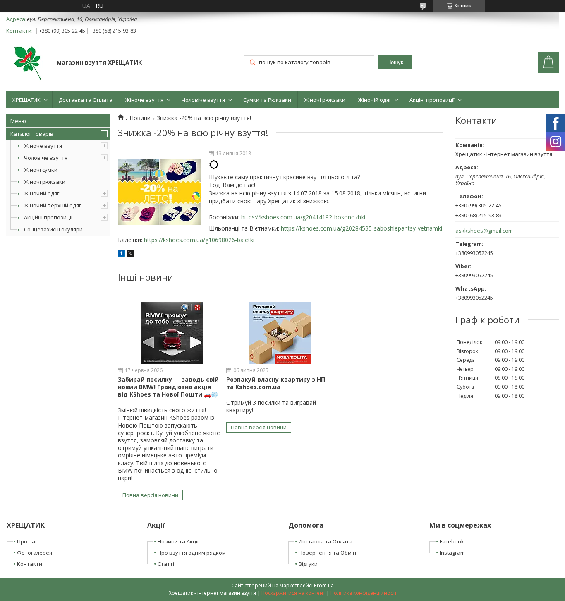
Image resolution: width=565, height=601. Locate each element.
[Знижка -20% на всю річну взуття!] (159, 192)
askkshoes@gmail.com (484, 230)
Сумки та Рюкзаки (267, 99)
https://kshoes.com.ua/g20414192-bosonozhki (303, 217)
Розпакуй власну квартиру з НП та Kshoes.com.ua (275, 383)
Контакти (29, 563)
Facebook (452, 541)
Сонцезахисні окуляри (53, 229)
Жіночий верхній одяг (52, 205)
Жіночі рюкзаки (324, 99)
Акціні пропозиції (432, 99)
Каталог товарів (31, 133)
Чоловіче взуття (203, 99)
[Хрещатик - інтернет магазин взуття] (27, 63)
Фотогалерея (34, 552)
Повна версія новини (150, 495)
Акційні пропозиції (48, 217)
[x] (130, 254)
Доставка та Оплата (86, 99)
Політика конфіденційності (363, 592)
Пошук (395, 62)
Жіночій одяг (374, 99)
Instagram (452, 552)
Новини (140, 118)
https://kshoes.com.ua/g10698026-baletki (199, 240)
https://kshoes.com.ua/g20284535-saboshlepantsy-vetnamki (361, 228)
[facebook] (121, 254)
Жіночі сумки (40, 169)
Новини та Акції (178, 541)
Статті (166, 563)
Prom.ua (324, 585)
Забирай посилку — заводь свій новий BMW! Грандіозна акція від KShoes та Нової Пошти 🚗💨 (168, 386)
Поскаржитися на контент (293, 592)
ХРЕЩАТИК (26, 99)
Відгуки (308, 563)
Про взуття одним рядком (192, 552)
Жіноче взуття (144, 99)
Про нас (27, 541)
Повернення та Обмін (327, 552)
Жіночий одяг (41, 193)
